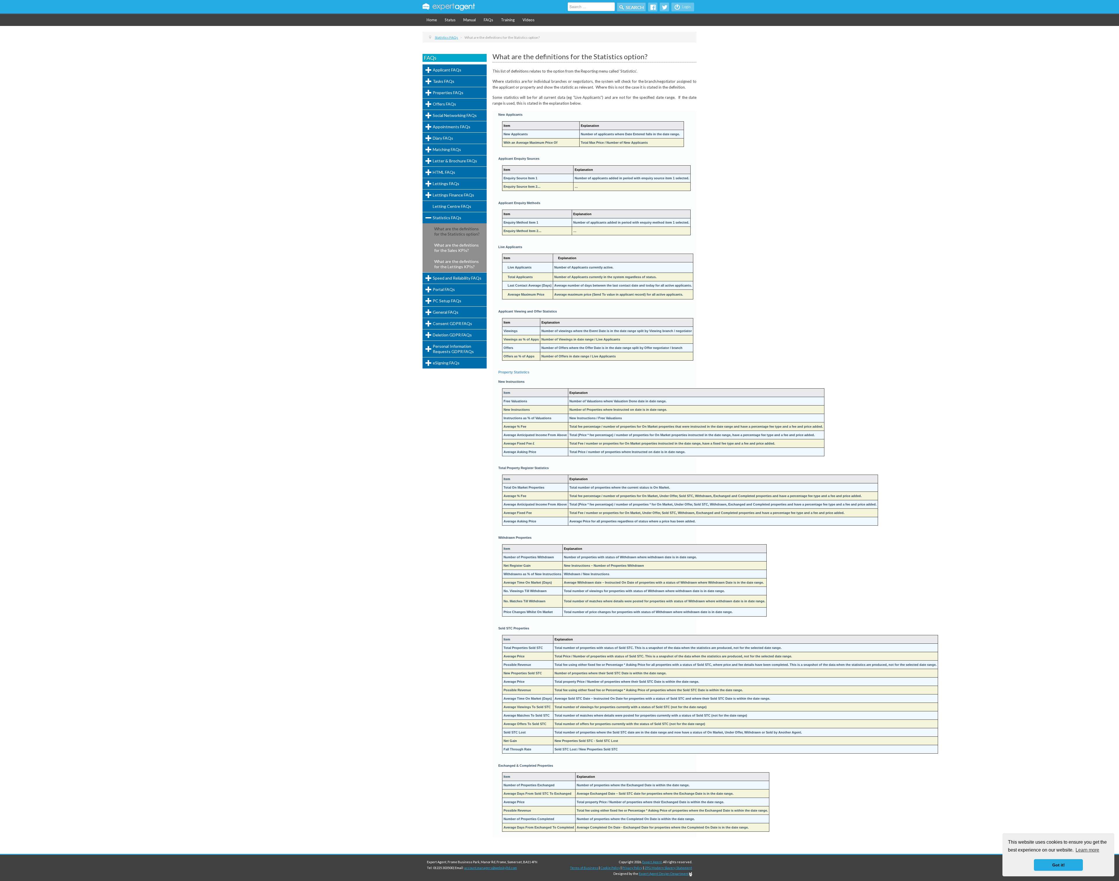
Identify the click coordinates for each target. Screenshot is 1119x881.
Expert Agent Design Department (664, 873)
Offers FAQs (444, 103)
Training (508, 19)
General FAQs (445, 312)
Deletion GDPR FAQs (452, 334)
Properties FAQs (448, 92)
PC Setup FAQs (447, 300)
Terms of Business (584, 868)
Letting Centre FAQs (452, 206)
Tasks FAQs (443, 81)
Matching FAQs (447, 149)
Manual (469, 19)
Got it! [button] (1058, 865)
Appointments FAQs (451, 126)
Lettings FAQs (446, 183)
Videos (528, 19)
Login (686, 6)
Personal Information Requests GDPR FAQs (453, 349)
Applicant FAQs (447, 69)
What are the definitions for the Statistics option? (457, 231)
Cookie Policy (610, 868)
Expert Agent (652, 862)
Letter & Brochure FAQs (455, 160)
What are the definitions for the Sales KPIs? (456, 248)
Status (450, 19)
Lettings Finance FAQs (453, 194)
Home (432, 19)
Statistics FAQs (447, 217)
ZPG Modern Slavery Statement (668, 868)
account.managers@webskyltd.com (490, 868)
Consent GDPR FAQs (452, 323)
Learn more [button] (1087, 849)
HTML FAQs (444, 172)
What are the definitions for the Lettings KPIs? (456, 264)
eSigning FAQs (446, 362)
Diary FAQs (443, 138)
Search (635, 7)
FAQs (488, 19)
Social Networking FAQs (455, 115)
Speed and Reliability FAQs (457, 277)
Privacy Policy (632, 868)
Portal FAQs (444, 289)
